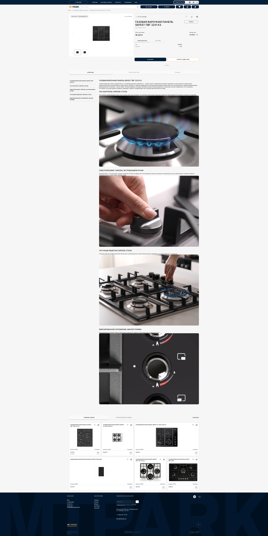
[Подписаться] (137, 501)
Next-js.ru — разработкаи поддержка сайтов (195, 532)
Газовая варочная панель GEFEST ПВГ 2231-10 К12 (146, 460)
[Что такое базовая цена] (197, 35)
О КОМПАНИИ (127, 2)
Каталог (69, 10)
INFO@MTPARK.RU (121, 519)
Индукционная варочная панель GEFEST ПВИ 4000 (86, 459)
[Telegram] (194, 496)
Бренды (96, 504)
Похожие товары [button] (89, 417)
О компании (70, 502)
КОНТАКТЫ (118, 2)
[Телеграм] (189, 2)
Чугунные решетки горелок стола (80, 94)
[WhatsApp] (193, 2)
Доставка (97, 506)
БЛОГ (136, 2)
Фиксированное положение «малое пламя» (81, 98)
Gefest (191, 22)
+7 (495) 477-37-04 (179, 2)
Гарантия (96, 508)
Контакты (70, 504)
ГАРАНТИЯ (94, 2)
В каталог (196, 417)
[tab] (142, 40)
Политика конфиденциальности (73, 506)
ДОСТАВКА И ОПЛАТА (106, 2)
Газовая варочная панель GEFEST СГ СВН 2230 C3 (151, 424)
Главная (96, 500)
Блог (68, 500)
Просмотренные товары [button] (124, 417)
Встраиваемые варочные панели (80, 10)
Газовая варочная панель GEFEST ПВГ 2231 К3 (81, 81)
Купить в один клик (183, 59)
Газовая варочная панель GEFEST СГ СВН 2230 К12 (113, 425)
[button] (109, 6)
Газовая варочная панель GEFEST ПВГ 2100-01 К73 (80, 425)
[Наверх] (198, 524)
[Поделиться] (197, 17)
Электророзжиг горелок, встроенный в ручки (82, 90)
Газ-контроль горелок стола (79, 86)
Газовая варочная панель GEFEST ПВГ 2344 (178, 460)
